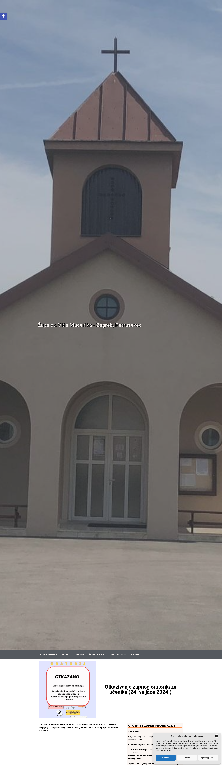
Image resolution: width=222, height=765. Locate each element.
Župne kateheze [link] (96, 654)
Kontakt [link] (135, 654)
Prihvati (165, 758)
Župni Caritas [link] (116, 654)
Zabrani (187, 758)
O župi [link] (65, 654)
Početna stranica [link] (48, 654)
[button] (217, 736)
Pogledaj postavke (208, 758)
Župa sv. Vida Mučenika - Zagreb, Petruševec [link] (90, 325)
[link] (3, 16)
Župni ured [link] (78, 654)
